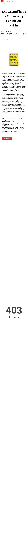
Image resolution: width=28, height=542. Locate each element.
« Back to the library (5, 39)
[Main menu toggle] (5, 4)
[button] (7, 138)
